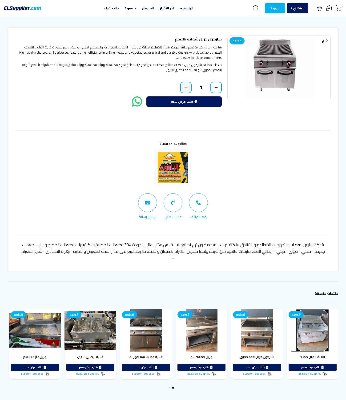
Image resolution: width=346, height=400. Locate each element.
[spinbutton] (201, 87)
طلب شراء (111, 8)
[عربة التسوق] (338, 8)
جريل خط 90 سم (218, 357)
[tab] (198, 206)
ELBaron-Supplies (173, 144)
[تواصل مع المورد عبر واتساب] (137, 101)
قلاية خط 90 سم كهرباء (162, 357)
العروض (148, 8)
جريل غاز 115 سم (51, 357)
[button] (176, 387)
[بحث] (255, 8)
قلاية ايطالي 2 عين (107, 357)
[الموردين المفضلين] (319, 8)
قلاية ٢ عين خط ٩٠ (329, 357)
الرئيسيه (186, 8)
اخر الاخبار (167, 8)
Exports (130, 8)
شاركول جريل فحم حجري (273, 357)
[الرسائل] (329, 8)
